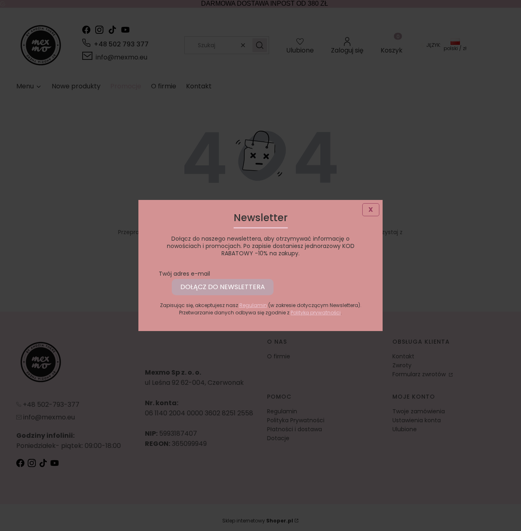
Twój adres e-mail (184, 273)
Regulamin (253, 305)
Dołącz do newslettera (222, 287)
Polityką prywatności (316, 312)
